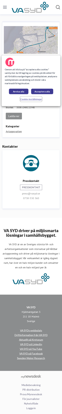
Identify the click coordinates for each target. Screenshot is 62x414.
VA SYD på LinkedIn (31, 344)
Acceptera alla (42, 91)
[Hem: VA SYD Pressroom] (30, 7)
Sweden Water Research (31, 358)
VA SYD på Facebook (31, 353)
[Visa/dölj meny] (5, 7)
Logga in (31, 408)
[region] (31, 81)
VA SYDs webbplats (31, 330)
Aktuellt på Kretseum (31, 339)
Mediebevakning (31, 385)
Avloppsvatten (14, 131)
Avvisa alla (18, 91)
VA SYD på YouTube (31, 348)
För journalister (31, 398)
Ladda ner (13, 116)
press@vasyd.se (31, 193)
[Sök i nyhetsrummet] (58, 7)
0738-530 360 (31, 198)
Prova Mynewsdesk (31, 394)
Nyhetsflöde (31, 403)
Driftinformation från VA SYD (31, 335)
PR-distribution (31, 389)
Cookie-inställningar (31, 99)
